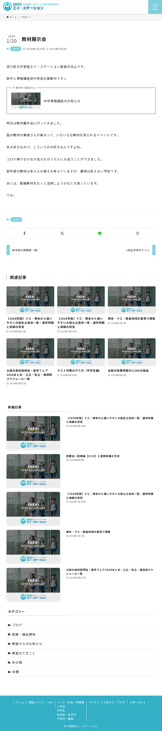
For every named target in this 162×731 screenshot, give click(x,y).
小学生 (61, 706)
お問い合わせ (138, 702)
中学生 (61, 710)
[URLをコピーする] (138, 233)
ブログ (15, 48)
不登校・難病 (65, 719)
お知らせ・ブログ (114, 702)
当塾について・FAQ (40, 702)
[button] (25, 233)
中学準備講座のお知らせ (62, 101)
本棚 (15, 671)
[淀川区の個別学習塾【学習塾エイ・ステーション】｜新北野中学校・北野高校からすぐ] (31, 7)
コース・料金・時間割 (70, 702)
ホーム (20, 702)
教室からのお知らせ (27, 643)
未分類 (17, 662)
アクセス (94, 702)
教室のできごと (24, 653)
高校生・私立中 (66, 714)
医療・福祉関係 (24, 634)
